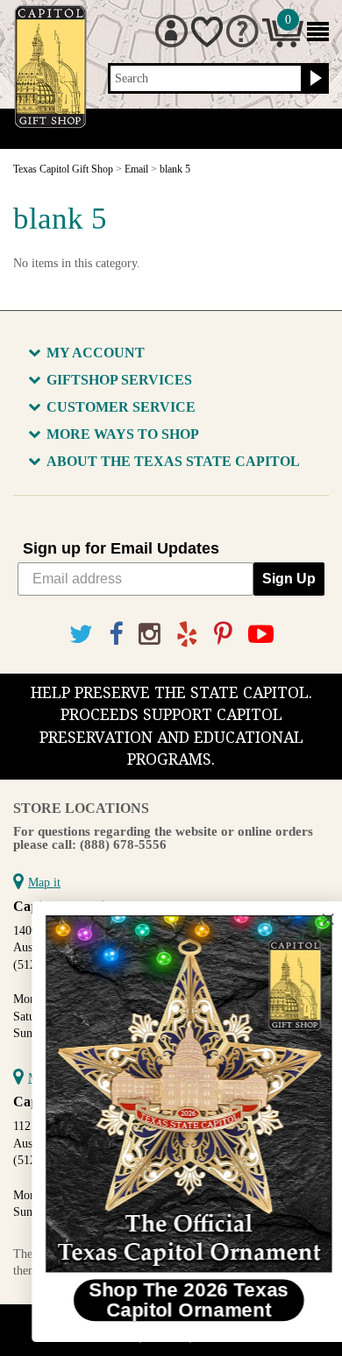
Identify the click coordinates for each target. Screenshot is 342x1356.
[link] (171, 1094)
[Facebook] (116, 634)
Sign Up (289, 578)
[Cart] (282, 43)
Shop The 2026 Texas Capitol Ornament (171, 1299)
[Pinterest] (223, 634)
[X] (81, 634)
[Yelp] (187, 634)
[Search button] (313, 79)
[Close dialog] (310, 919)
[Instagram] (149, 634)
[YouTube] (261, 634)
